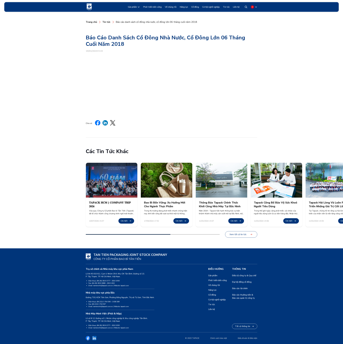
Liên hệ (236, 6)
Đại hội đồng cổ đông (241, 282)
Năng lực (184, 6)
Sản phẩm (132, 6)
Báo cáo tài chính (240, 288)
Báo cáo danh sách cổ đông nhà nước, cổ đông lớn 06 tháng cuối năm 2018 (156, 22)
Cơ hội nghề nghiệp (211, 6)
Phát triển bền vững (152, 6)
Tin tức (226, 6)
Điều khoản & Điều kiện (247, 338)
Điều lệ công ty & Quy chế (244, 275)
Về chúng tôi (170, 6)
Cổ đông (195, 6)
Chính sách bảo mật (218, 338)
